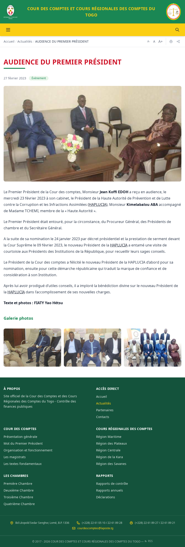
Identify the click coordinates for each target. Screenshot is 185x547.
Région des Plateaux (111, 443)
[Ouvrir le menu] (8, 29)
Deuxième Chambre (19, 490)
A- (148, 41)
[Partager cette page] (178, 41)
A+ (160, 41)
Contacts (102, 417)
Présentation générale (20, 436)
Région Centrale (108, 450)
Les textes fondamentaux (23, 464)
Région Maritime (108, 436)
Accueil (9, 41)
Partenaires (104, 410)
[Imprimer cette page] (171, 41)
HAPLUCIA (118, 245)
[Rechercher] (177, 30)
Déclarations (105, 497)
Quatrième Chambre (19, 504)
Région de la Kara (109, 457)
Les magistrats (15, 457)
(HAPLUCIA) (97, 204)
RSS (150, 541)
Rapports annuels (109, 490)
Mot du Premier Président (23, 443)
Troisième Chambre (18, 497)
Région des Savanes (111, 464)
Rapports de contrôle (112, 483)
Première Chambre (18, 483)
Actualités (24, 41)
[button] (32, 348)
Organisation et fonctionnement (28, 450)
